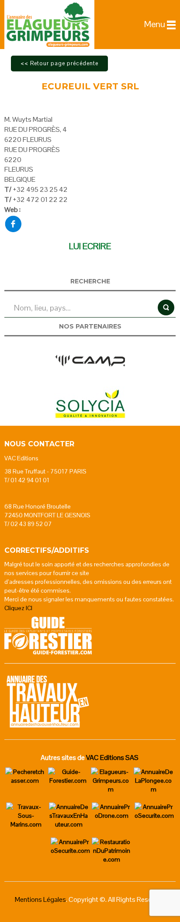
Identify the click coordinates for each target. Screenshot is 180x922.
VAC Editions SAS (112, 757)
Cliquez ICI (18, 608)
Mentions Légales (40, 899)
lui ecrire (90, 246)
